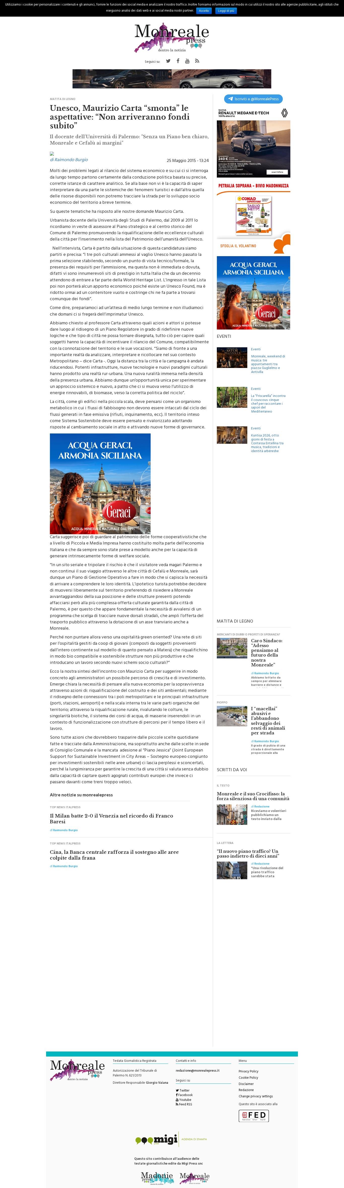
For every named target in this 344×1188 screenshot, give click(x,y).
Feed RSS (185, 1105)
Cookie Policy (248, 1078)
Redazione (246, 1091)
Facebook (185, 1096)
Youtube (185, 1100)
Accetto (204, 11)
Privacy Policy (248, 1072)
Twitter (184, 1091)
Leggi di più (226, 11)
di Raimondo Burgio (69, 160)
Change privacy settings (256, 1097)
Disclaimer (246, 1084)
